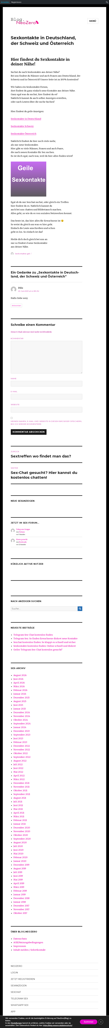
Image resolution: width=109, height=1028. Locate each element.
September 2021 (21, 794)
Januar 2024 (19, 727)
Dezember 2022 (21, 746)
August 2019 (19, 868)
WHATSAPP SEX (19, 1005)
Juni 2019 (18, 876)
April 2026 (19, 682)
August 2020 (20, 842)
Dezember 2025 (21, 697)
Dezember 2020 (21, 827)
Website (15, 404)
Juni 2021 (18, 805)
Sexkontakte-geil (22, 254)
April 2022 (19, 775)
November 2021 (21, 786)
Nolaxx (22, 532)
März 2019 (18, 887)
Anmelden (5, 2)
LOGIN (14, 972)
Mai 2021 (18, 809)
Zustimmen (88, 1022)
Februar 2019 (20, 890)
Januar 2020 (19, 861)
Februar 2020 (20, 857)
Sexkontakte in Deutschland (26, 118)
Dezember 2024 (21, 712)
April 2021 (18, 812)
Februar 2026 (20, 690)
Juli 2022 (18, 764)
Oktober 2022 (20, 753)
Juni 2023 (18, 738)
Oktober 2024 (20, 720)
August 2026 (20, 675)
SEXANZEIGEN (19, 985)
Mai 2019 (18, 879)
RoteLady (23, 542)
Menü (92, 21)
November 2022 (21, 749)
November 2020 (21, 831)
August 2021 (19, 798)
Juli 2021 (17, 801)
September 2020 (22, 838)
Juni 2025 (18, 705)
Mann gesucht (21, 539)
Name (13, 378)
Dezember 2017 (21, 905)
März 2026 (19, 686)
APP (13, 1011)
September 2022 (21, 757)
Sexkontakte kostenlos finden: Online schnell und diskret (44, 646)
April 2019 (18, 883)
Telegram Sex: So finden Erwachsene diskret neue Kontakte (45, 638)
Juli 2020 (18, 846)
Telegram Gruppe (23, 529)
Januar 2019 (19, 894)
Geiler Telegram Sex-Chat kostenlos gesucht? (37, 649)
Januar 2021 (19, 824)
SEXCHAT (16, 992)
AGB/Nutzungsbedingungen (28, 942)
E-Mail (14, 391)
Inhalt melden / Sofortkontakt (29, 950)
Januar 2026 (19, 693)
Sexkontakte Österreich (23, 133)
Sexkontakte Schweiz (22, 126)
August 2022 (19, 760)
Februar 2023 (20, 742)
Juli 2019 (17, 872)
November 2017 (21, 909)
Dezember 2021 (21, 783)
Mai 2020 (18, 853)
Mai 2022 (18, 772)
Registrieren (16, 2)
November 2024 (21, 716)
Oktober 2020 (20, 835)
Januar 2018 (19, 902)
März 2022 (19, 779)
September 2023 (21, 734)
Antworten (16, 305)
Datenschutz (20, 938)
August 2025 (19, 701)
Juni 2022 (18, 768)
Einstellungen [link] (16, 1023)
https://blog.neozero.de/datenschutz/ (57, 1025)
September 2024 (22, 723)
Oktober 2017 (20, 913)
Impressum (19, 946)
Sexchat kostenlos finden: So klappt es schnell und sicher (44, 642)
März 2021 (18, 816)
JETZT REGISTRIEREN (23, 979)
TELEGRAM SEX (19, 998)
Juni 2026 (18, 679)
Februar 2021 (20, 820)
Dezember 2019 (21, 864)
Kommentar (17, 338)
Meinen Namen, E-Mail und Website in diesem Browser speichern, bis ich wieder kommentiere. (46, 422)
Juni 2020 (18, 850)
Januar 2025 (19, 708)
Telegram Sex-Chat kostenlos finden (33, 634)
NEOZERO (16, 966)
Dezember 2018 (21, 898)
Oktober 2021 (20, 790)
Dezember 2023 (21, 731)
